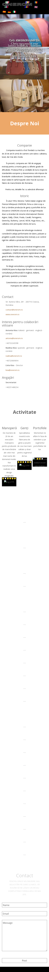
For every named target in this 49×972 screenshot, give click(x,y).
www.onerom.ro (12, 314)
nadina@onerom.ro (14, 356)
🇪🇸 (4, 11)
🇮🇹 (14, 11)
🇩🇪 (9, 11)
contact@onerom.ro (14, 309)
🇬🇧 (36, 7)
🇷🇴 (36, 2)
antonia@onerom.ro (14, 338)
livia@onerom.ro (12, 370)
